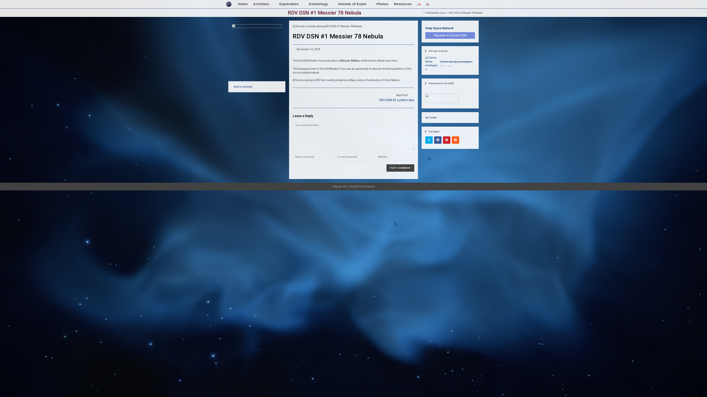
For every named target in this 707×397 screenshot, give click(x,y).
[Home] (421, 12)
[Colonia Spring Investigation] (431, 63)
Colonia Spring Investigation (456, 61)
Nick (372, 186)
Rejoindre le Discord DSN (450, 35)
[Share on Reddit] (455, 140)
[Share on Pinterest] (446, 140)
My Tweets (431, 117)
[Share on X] (429, 140)
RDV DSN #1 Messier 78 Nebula (465, 12)
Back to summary (243, 86)
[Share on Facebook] (438, 140)
